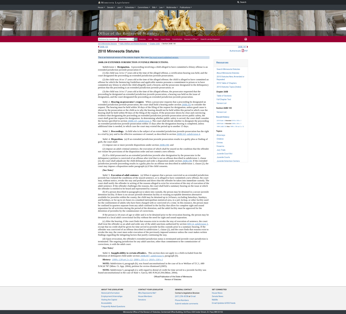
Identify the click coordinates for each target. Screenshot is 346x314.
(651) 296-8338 (181, 296)
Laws (150, 39)
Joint (119, 7)
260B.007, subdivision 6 (152, 256)
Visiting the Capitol (109, 300)
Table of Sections (224, 96)
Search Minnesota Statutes (228, 69)
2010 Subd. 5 (221, 121)
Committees (143, 7)
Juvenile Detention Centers (228, 161)
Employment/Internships (111, 296)
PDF (246, 51)
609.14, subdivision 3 (197, 224)
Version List (222, 103)
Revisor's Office (190, 39)
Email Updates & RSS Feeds (223, 303)
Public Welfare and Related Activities (133, 44)
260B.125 (104, 47)
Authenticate (235, 51)
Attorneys (221, 135)
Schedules (129, 7)
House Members (145, 296)
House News (217, 293)
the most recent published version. (164, 57)
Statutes (142, 39)
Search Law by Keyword (210, 39)
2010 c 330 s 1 (236, 121)
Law (161, 7)
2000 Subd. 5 (221, 123)
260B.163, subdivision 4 (188, 134)
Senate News (217, 296)
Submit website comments (186, 304)
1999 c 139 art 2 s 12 (237, 126)
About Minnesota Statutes (228, 73)
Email (193, 296)
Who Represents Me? (147, 293)
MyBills (215, 300)
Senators (142, 300)
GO (135, 39)
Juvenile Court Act (224, 154)
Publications (185, 7)
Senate (110, 7)
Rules (156, 39)
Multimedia (171, 7)
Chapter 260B (155, 44)
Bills (154, 7)
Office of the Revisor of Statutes (127, 33)
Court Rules (165, 39)
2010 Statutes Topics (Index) (229, 87)
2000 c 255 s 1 (236, 123)
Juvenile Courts (223, 157)
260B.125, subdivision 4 (139, 121)
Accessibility (106, 303)
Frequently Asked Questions (113, 306)
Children (220, 139)
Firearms (220, 146)
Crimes (220, 142)
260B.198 (164, 145)
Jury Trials (221, 150)
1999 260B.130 (222, 126)
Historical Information (110, 293)
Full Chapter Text (224, 99)
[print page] (245, 39)
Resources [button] (222, 62)
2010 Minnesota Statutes (107, 44)
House (100, 7)
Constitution (177, 39)
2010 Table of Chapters (227, 83)
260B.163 (186, 104)
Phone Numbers (182, 300)
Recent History (222, 117)
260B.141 (242, 47)
